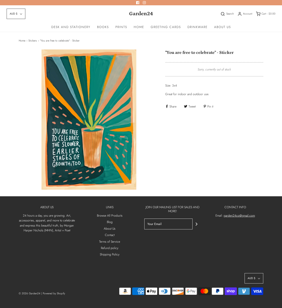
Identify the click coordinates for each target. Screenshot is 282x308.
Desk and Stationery (71, 27)
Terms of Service (109, 241)
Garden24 (141, 14)
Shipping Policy (109, 254)
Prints (121, 27)
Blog (110, 222)
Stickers (32, 41)
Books (103, 27)
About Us (222, 27)
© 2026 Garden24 (29, 293)
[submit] (196, 224)
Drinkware (197, 27)
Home (139, 27)
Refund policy (109, 248)
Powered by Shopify (54, 293)
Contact (110, 235)
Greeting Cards (166, 27)
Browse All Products (109, 215)
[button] (16, 14)
